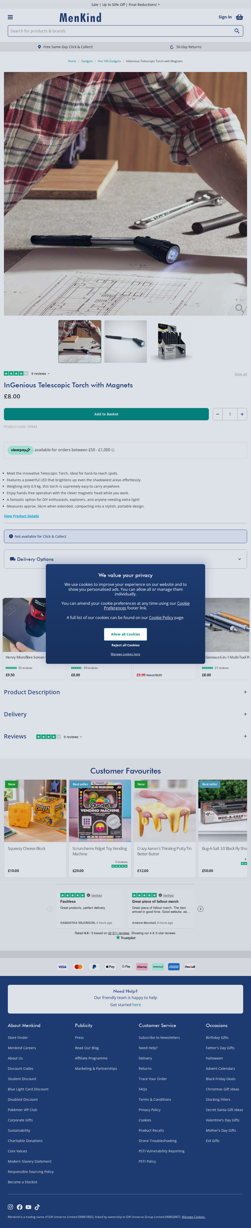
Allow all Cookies (125, 634)
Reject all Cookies (125, 645)
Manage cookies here (125, 654)
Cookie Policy (161, 617)
